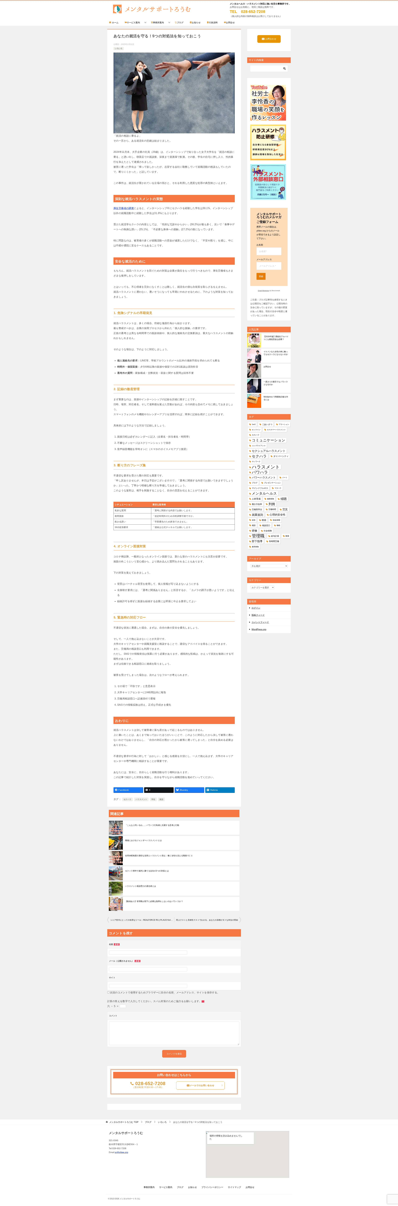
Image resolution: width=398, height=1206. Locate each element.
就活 (161, 799)
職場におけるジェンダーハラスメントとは (143, 840)
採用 (253, 520)
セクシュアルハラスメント (268, 450)
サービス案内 (133, 22)
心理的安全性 (277, 514)
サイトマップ (234, 1187)
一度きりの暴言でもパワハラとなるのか (276, 383)
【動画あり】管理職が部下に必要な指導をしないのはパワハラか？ (154, 901)
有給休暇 (276, 520)
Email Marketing (263, 290)
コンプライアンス (259, 446)
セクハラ (127, 799)
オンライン (256, 430)
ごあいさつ (267, 424)
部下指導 (257, 541)
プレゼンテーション (272, 483)
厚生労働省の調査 (123, 208)
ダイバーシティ (281, 456)
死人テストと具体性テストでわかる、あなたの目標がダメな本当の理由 (207, 920)
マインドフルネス (260, 488)
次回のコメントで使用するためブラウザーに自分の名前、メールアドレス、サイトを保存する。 (165, 992)
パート (284, 477)
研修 (254, 530)
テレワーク (256, 461)
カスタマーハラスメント (276, 430)
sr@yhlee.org (121, 1152)
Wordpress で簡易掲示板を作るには (276, 398)
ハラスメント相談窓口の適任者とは (140, 886)
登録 (261, 276)
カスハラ (255, 435)
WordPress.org (259, 629)
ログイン (256, 608)
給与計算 (275, 536)
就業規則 (257, 514)
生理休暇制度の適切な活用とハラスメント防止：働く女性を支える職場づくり (159, 856)
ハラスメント (141, 799)
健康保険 (270, 499)
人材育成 (256, 499)
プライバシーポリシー (212, 1187)
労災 (285, 509)
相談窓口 (266, 525)
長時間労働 (274, 541)
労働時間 (272, 509)
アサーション (284, 424)
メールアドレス (264, 259)
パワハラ (260, 472)
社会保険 (268, 531)
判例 (271, 504)
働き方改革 (257, 504)
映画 (264, 520)
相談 (254, 525)
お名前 (260, 245)
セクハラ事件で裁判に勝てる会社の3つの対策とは (147, 871)
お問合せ (230, 22)
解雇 (287, 536)
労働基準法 (257, 509)
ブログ (180, 22)
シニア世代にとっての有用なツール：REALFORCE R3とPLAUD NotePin (142, 920)
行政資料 (213, 22)
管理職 (258, 536)
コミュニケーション (268, 440)
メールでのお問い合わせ (202, 1085)
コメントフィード (260, 622)
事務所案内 (158, 22)
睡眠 (278, 525)
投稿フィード (258, 615)
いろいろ (118, 48)
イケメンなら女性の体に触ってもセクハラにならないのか (276, 353)
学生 (153, 799)
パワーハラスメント (264, 477)
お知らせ (196, 22)
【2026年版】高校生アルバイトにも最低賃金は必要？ (276, 337)
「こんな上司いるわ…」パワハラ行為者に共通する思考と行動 (152, 825)
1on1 (254, 424)
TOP (123, 1122)
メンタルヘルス (264, 493)
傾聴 (283, 498)
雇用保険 (255, 547)
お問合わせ (270, 39)
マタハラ (278, 488)
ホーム (114, 22)
